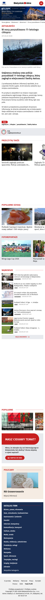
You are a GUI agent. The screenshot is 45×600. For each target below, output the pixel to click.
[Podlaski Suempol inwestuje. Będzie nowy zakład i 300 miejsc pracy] (17, 216)
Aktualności (23, 22)
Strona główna (6, 22)
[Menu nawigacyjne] (41, 3)
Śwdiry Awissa (32, 124)
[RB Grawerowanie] (22, 480)
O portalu (7, 581)
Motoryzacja (8, 538)
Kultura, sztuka (9, 531)
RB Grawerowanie (14, 491)
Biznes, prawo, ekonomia (13, 509)
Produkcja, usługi (10, 545)
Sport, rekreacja (10, 556)
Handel (6, 520)
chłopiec (13, 124)
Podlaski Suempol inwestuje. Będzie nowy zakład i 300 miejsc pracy (17, 228)
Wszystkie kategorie (11, 570)
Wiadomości (14, 22)
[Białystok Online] (22, 3)
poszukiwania (21, 124)
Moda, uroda (8, 535)
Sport (16, 287)
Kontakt (38, 581)
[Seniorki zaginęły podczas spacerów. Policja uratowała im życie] (17, 152)
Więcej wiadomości (21, 337)
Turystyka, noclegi (11, 559)
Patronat (24, 581)
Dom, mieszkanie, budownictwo (16, 513)
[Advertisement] (22, 184)
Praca (31, 581)
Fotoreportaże (10, 237)
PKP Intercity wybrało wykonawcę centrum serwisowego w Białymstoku (27, 276)
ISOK (21, 584)
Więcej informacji (10, 496)
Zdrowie (7, 567)
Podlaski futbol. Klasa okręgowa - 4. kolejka (27, 329)
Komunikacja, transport (13, 527)
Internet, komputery (11, 524)
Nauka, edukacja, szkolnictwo (15, 542)
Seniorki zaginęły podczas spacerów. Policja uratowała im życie (15, 164)
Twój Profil (29, 584)
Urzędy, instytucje (10, 563)
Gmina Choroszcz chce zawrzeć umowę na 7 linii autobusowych (28, 311)
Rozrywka (7, 552)
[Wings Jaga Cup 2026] (16, 248)
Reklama (7, 549)
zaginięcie (5, 124)
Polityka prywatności (16, 589)
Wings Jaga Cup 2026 (10, 259)
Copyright (8, 591)
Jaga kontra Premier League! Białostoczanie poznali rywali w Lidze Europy (27, 320)
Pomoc (15, 584)
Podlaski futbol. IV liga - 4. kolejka (26, 302)
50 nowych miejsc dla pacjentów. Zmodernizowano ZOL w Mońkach (26, 293)
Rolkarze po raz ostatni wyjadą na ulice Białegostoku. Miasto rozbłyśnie (28, 285)
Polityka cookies (30, 589)
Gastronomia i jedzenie (13, 517)
